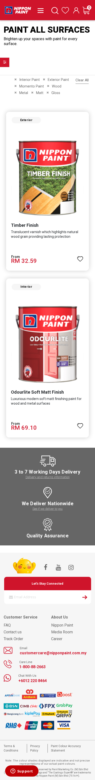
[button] (80, 257)
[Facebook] (45, 568)
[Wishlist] (65, 12)
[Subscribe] (85, 598)
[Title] (40, 10)
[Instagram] (71, 568)
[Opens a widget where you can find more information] (21, 771)
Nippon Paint (62, 625)
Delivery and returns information (48, 477)
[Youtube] (58, 568)
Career (56, 639)
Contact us (13, 632)
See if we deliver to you (47, 509)
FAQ (7, 625)
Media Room (62, 632)
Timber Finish (24, 225)
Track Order (13, 639)
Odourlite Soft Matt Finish (37, 392)
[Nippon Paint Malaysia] (18, 9)
